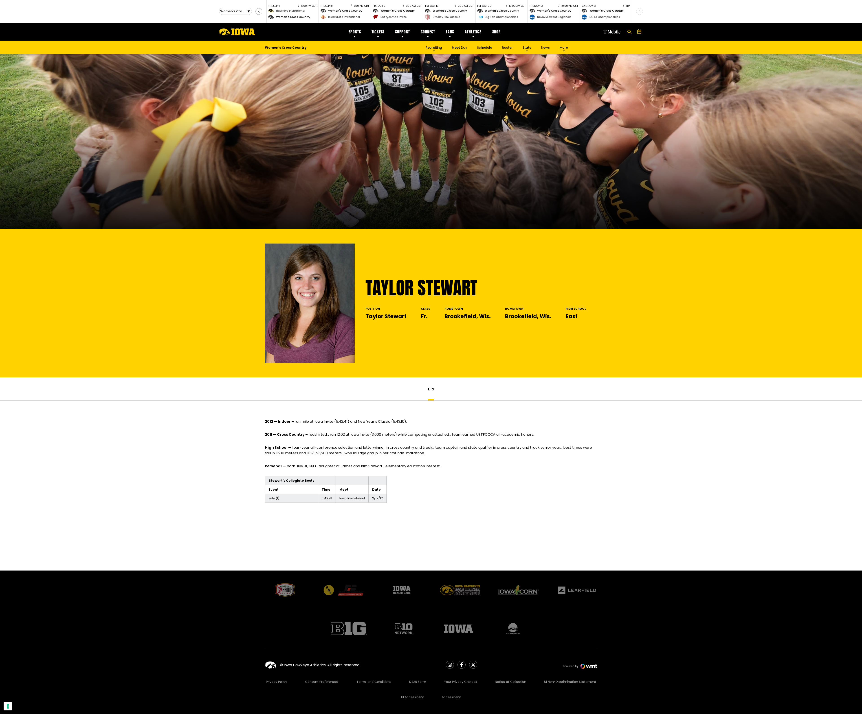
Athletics (473, 32)
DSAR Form (417, 681)
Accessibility (451, 697)
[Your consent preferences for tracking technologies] (8, 706)
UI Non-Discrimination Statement (570, 681)
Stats (527, 47)
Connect (428, 32)
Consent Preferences (322, 681)
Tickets (378, 32)
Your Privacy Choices (460, 681)
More (564, 47)
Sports (355, 32)
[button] (258, 11)
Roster (507, 47)
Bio (431, 389)
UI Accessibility (412, 697)
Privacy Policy (276, 681)
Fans (450, 32)
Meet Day (459, 47)
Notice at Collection (510, 681)
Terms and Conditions (373, 681)
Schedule (484, 47)
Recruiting (434, 47)
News (545, 47)
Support (402, 32)
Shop (496, 32)
